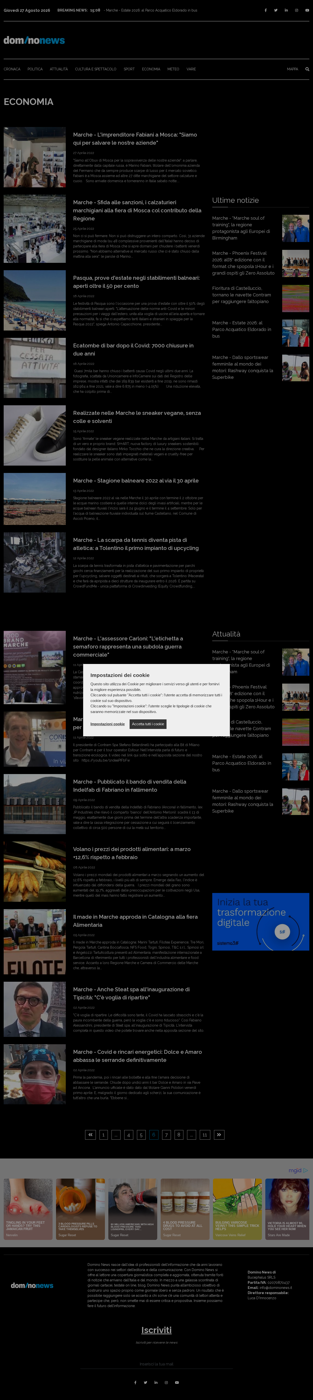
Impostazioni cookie (107, 724)
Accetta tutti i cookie (148, 724)
